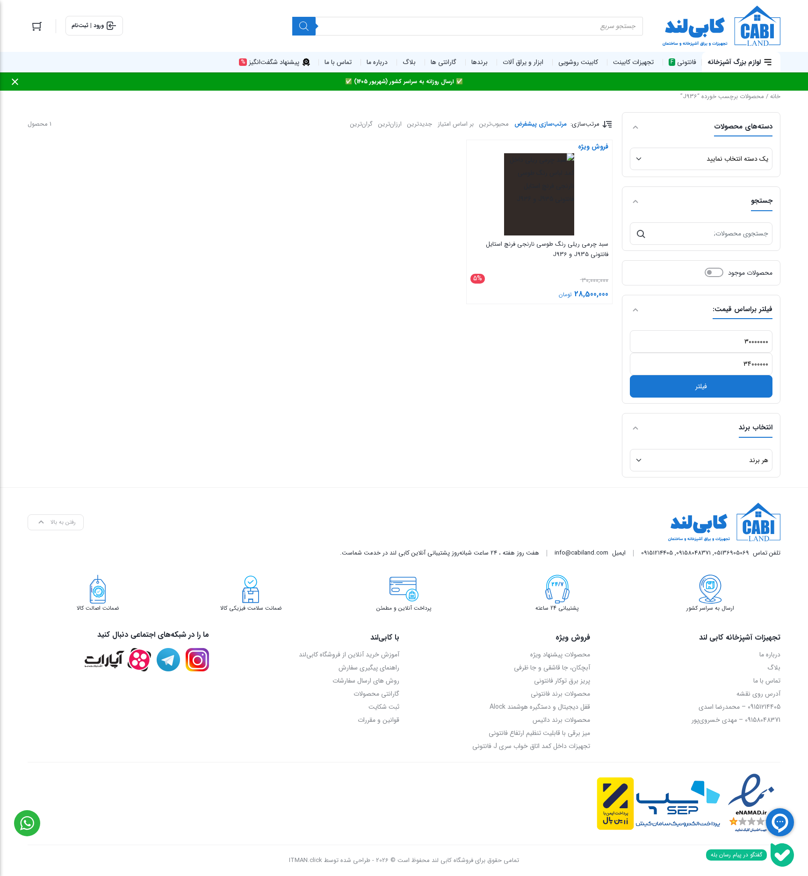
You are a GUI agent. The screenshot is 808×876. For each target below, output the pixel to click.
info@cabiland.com (581, 553)
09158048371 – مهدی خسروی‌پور (736, 720)
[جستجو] (641, 233)
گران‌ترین (361, 124)
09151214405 (657, 553)
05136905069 (731, 553)
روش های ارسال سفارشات (365, 681)
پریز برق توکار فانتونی (562, 681)
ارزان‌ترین (390, 124)
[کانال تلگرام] (168, 659)
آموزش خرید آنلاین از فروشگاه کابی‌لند (349, 654)
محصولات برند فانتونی (560, 694)
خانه (775, 96)
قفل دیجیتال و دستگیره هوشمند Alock (540, 707)
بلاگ (773, 667)
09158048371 (693, 553)
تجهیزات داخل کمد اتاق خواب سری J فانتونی (531, 746)
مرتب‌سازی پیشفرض (540, 124)
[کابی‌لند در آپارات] (118, 659)
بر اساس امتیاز (456, 124)
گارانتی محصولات (376, 694)
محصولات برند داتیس (561, 720)
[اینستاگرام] (197, 659)
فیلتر (701, 386)
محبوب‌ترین (494, 124)
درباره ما (769, 654)
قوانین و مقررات (378, 720)
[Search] (304, 26)
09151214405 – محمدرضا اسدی (739, 707)
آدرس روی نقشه (758, 694)
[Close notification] (15, 81)
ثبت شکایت (383, 707)
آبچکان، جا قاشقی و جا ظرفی (552, 667)
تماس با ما (766, 681)
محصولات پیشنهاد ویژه (560, 654)
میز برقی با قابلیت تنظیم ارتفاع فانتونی (539, 733)
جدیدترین (419, 124)
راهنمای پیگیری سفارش (369, 667)
